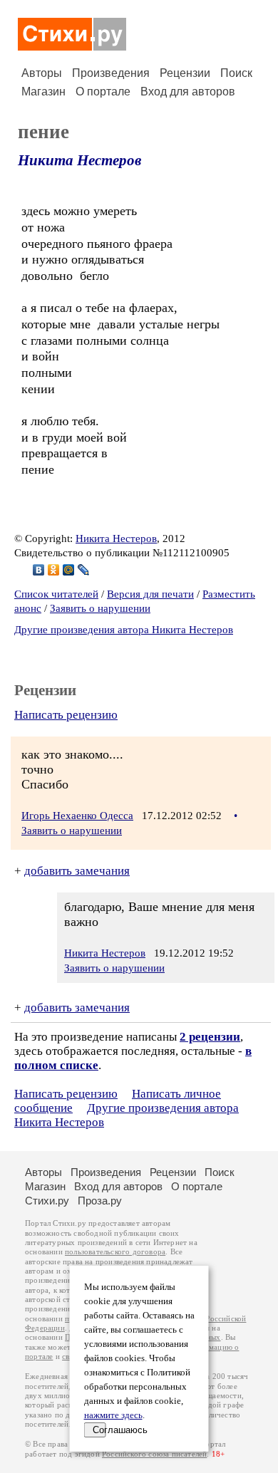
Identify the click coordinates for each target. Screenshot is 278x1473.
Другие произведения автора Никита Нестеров (123, 629)
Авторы (41, 73)
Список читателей (56, 594)
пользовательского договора (115, 1252)
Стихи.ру (47, 1200)
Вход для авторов (187, 91)
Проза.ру (100, 1200)
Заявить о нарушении (100, 608)
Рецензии (185, 73)
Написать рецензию (66, 715)
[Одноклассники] (53, 570)
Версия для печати (150, 594)
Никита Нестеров (79, 160)
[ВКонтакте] (38, 570)
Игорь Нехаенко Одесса (77, 815)
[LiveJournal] (83, 570)
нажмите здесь (113, 1415)
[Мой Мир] (68, 570)
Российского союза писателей (154, 1454)
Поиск (236, 73)
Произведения (111, 73)
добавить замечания (77, 871)
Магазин (43, 91)
